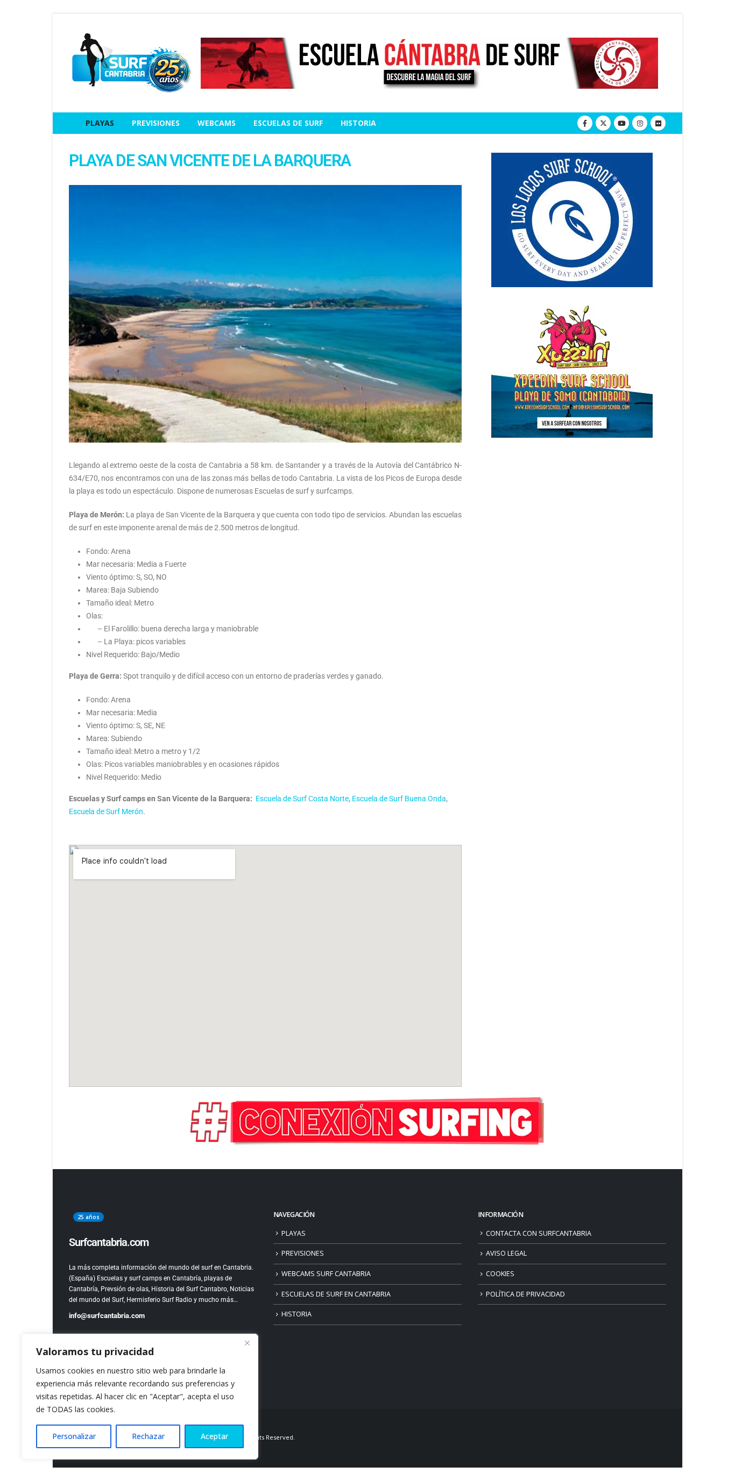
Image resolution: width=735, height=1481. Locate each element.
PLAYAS (100, 123)
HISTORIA (358, 123)
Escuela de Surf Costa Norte (302, 798)
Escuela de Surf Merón (106, 811)
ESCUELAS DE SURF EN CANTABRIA (336, 1294)
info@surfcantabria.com (107, 1316)
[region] (140, 1396)
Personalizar (74, 1436)
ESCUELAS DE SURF (288, 123)
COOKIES (500, 1273)
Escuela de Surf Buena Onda (399, 798)
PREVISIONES (156, 123)
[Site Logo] (131, 63)
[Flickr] (658, 123)
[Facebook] (584, 123)
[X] (603, 123)
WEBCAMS (216, 123)
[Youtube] (621, 123)
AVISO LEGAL (506, 1253)
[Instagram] (639, 123)
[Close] (247, 1342)
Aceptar (214, 1436)
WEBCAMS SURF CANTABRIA (326, 1273)
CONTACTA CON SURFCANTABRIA (538, 1233)
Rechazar (148, 1436)
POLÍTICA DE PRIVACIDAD (525, 1294)
